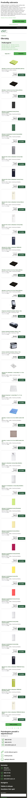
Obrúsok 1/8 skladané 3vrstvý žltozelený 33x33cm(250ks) (11, 509)
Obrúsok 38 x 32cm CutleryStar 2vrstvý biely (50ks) (12, 225)
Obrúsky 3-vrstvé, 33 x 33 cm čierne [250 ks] (12, 270)
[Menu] (25, 31)
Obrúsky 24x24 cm (6, 46)
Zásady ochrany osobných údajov (8, 17)
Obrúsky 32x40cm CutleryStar (8, 47)
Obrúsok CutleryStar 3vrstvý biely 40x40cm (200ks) (12, 463)
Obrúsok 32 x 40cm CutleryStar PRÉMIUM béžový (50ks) (13, 712)
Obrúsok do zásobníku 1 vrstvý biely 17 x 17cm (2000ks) (13, 373)
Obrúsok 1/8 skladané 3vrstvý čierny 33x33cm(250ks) (10, 112)
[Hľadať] (18, 31)
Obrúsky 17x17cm (15, 44)
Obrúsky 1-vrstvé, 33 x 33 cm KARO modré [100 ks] (13, 418)
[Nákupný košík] (22, 31)
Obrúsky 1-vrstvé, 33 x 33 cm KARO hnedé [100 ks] (13, 441)
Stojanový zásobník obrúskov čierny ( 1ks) (12, 311)
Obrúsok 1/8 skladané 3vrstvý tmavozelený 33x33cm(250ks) (12, 134)
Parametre (20, 53)
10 (18, 728)
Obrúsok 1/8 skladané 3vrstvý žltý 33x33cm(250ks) (10, 577)
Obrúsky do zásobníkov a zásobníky (10, 49)
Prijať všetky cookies (19, 21)
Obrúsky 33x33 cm (6, 44)
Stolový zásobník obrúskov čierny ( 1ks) (11, 352)
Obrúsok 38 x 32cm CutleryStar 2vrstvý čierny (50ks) (12, 180)
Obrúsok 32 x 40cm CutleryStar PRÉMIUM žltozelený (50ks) (11, 690)
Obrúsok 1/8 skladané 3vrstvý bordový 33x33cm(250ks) (11, 554)
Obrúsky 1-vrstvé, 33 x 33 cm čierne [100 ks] (12, 90)
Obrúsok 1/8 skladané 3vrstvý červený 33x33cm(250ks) (11, 599)
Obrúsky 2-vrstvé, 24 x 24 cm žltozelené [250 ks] (13, 68)
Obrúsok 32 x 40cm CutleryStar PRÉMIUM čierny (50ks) (13, 667)
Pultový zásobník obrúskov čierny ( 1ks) (11, 331)
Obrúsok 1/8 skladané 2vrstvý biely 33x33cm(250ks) (10, 645)
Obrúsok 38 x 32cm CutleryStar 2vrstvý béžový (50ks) (13, 202)
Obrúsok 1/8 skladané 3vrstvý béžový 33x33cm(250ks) (10, 531)
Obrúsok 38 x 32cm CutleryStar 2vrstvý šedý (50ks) (12, 157)
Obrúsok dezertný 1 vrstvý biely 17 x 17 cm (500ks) (12, 395)
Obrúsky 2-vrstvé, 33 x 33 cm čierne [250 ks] (12, 290)
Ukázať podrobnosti (13, 24)
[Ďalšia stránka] (21, 728)
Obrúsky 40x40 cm (15, 46)
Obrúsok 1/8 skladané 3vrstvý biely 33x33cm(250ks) (10, 622)
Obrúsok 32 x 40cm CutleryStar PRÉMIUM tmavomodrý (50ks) (11, 248)
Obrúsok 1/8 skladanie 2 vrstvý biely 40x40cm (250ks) (12, 486)
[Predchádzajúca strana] (6, 728)
